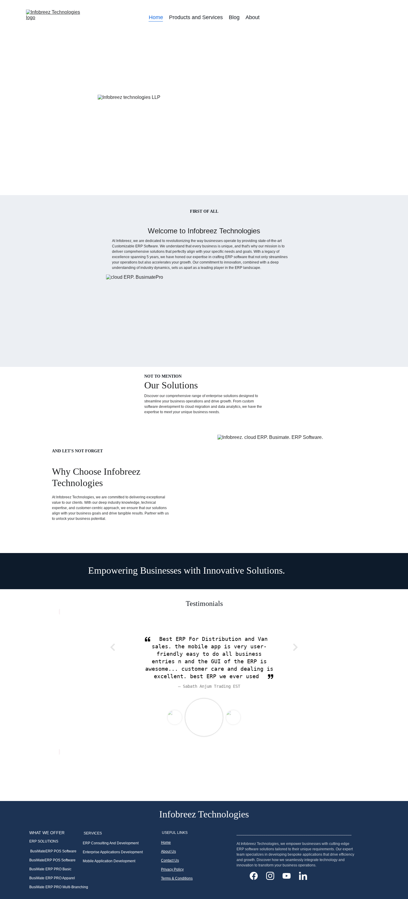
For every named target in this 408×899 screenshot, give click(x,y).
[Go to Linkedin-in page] (303, 876)
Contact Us (170, 860)
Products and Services (196, 17)
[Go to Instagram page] (273, 876)
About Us (168, 851)
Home (156, 17)
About (253, 17)
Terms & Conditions (177, 878)
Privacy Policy (172, 869)
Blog (234, 17)
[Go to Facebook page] (257, 876)
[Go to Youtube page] (290, 876)
